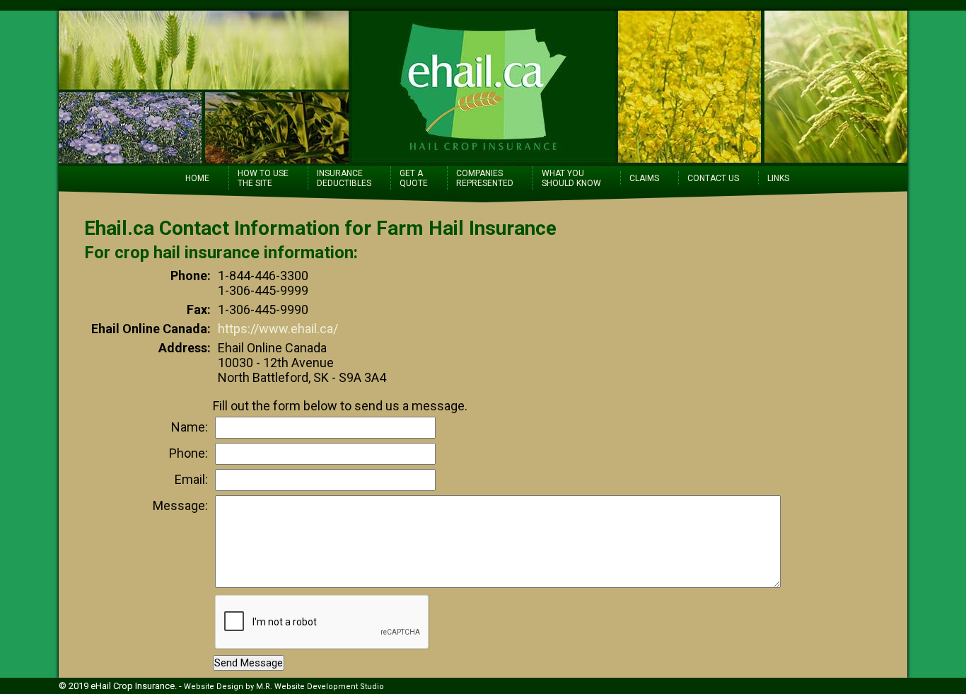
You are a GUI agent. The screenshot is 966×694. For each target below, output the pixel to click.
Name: (189, 427)
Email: (191, 479)
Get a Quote (414, 178)
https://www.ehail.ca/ (278, 328)
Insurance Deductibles (344, 178)
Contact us (713, 178)
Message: (180, 505)
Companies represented (484, 178)
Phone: (188, 453)
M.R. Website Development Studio (320, 686)
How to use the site (263, 178)
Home (197, 178)
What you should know (571, 178)
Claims (644, 178)
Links (778, 178)
